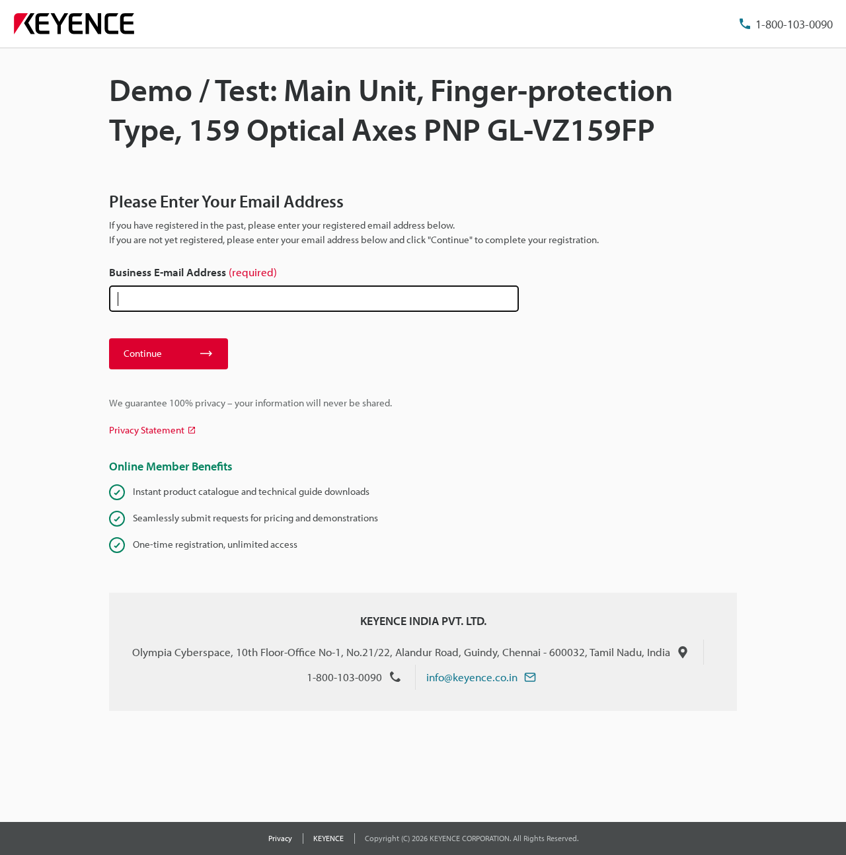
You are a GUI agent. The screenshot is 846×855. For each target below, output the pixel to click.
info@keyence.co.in (472, 677)
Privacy (280, 838)
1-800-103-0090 (794, 24)
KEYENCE (328, 838)
